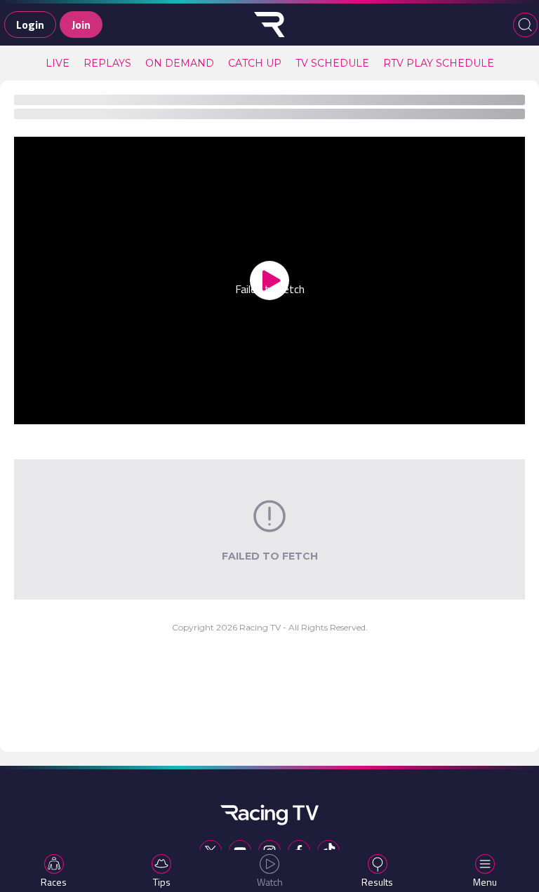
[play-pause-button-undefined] (45, 411)
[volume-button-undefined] (385, 411)
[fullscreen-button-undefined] (494, 411)
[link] (57, 63)
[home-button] (269, 25)
